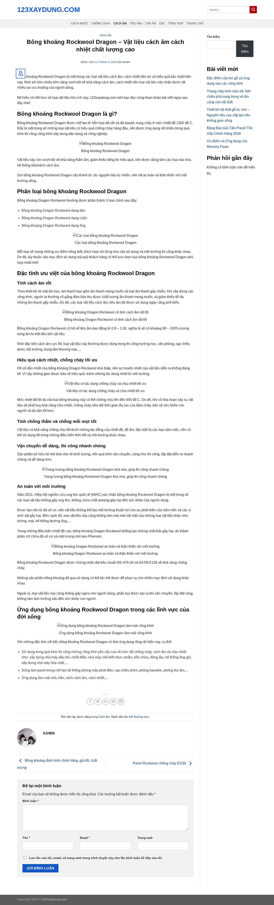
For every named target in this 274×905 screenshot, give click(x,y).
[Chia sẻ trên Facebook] (90, 701)
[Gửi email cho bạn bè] (105, 701)
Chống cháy (100, 23)
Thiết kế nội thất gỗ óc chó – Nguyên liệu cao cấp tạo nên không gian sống (228, 115)
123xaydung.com (47, 9)
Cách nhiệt (79, 23)
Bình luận (30, 801)
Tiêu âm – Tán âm (143, 23)
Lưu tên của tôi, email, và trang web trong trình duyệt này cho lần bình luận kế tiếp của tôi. (95, 858)
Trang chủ (194, 23)
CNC (162, 23)
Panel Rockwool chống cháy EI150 (160, 763)
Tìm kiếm (213, 36)
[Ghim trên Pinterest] (113, 701)
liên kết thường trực (136, 716)
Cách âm (120, 23)
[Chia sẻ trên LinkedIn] (121, 701)
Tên (26, 837)
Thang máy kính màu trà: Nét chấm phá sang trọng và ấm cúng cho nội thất (228, 96)
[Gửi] (253, 9)
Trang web (145, 837)
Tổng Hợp (175, 23)
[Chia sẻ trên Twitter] (97, 701)
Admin (126, 62)
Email (85, 837)
